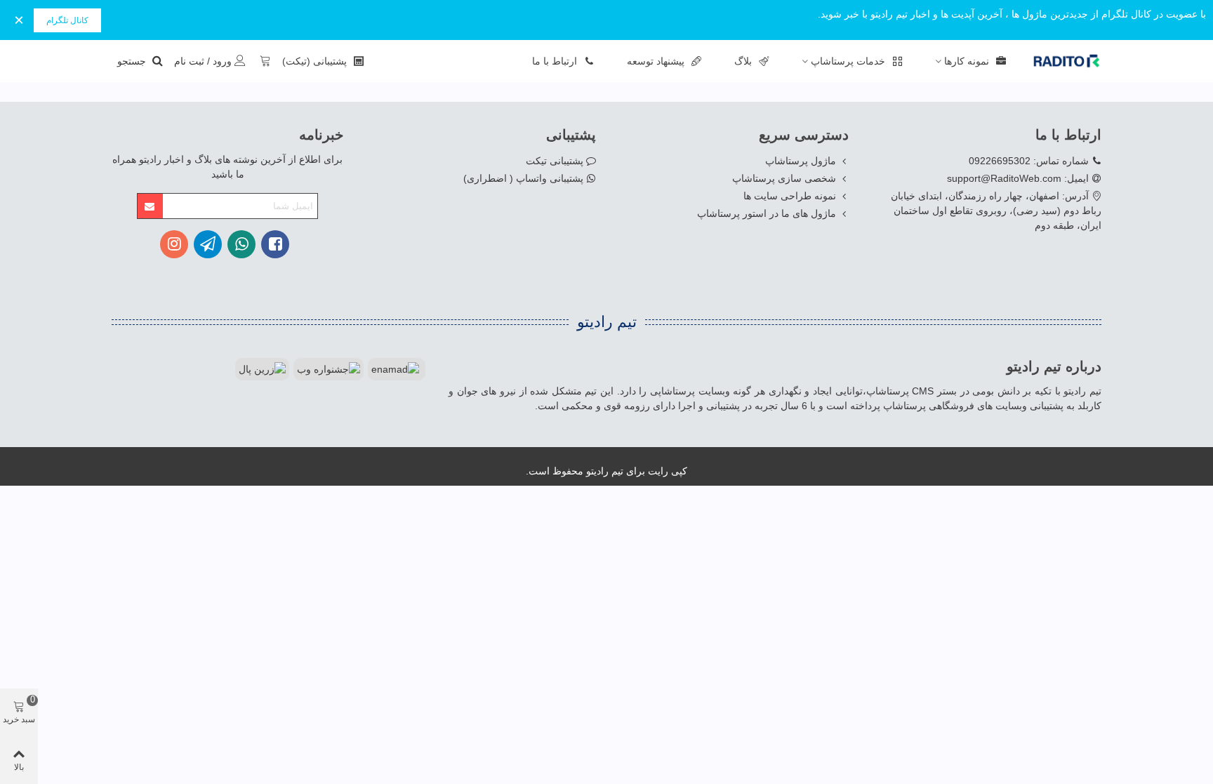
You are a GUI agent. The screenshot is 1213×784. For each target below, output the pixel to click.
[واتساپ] (241, 244)
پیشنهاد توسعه (655, 61)
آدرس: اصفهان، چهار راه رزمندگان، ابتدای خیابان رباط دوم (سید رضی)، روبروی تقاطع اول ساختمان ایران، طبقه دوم (996, 210)
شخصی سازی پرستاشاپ (784, 178)
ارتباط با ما (554, 61)
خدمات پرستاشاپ (848, 61)
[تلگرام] (208, 244)
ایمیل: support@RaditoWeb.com (1018, 178)
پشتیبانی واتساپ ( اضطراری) (523, 178)
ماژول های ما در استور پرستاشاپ (766, 213)
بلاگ (743, 61)
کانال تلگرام (67, 20)
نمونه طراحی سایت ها (789, 195)
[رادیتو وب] (1059, 61)
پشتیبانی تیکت (554, 160)
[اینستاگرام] (174, 244)
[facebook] (275, 244)
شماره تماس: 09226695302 (1029, 160)
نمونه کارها (966, 61)
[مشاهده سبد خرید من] (264, 61)
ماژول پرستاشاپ (800, 160)
